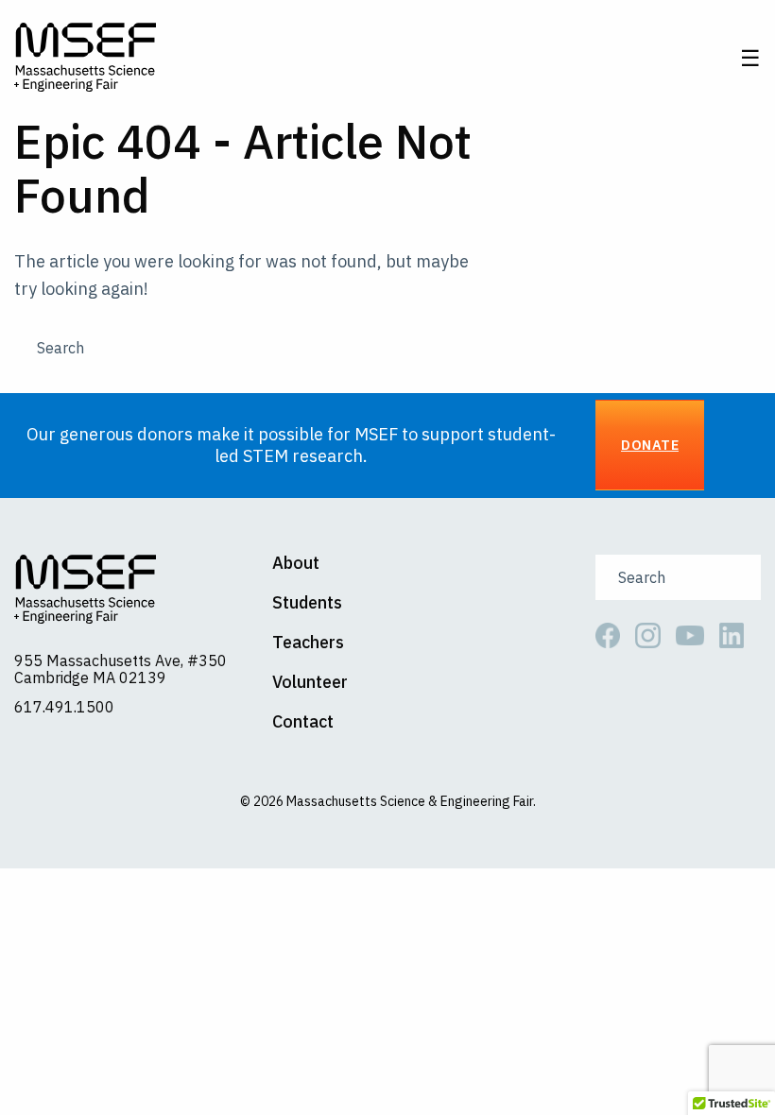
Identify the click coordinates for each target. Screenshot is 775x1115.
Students (307, 602)
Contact (303, 721)
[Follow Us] (615, 634)
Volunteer (310, 682)
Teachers (308, 642)
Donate (650, 445)
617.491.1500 (64, 706)
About (295, 563)
